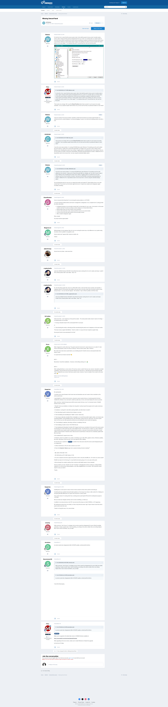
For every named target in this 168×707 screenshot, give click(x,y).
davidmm (47, 542)
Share (91, 23)
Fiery (47, 87)
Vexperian (48, 389)
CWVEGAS (47, 134)
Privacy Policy (81, 702)
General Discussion (59, 23)
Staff (53, 10)
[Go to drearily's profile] (48, 527)
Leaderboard (75, 6)
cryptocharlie (48, 268)
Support (43, 6)
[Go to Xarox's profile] (48, 349)
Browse (63, 6)
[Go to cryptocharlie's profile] (48, 273)
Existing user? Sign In (114, 2)
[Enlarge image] (79, 61)
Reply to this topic (98, 28)
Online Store (50, 6)
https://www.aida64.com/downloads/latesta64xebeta (65, 638)
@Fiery (70, 441)
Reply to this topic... (53, 664)
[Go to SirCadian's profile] (48, 321)
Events (48, 10)
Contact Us (87, 702)
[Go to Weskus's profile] (43, 23)
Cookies (93, 702)
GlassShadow (48, 197)
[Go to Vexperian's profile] (48, 394)
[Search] (125, 7)
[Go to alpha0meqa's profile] (48, 253)
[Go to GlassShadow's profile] (48, 202)
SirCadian (47, 316)
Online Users (58, 10)
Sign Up (124, 2)
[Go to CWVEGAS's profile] (48, 139)
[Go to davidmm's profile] (48, 547)
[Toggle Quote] (56, 90)
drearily (47, 522)
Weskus (49, 22)
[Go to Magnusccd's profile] (48, 232)
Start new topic (85, 28)
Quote (58, 81)
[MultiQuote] (55, 82)
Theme (74, 702)
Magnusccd (47, 227)
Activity (69, 6)
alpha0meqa (47, 248)
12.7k (48, 100)
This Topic (120, 6)
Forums (43, 10)
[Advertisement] (116, 25)
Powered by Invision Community (84, 705)
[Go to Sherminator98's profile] (48, 564)
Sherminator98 (47, 559)
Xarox (47, 344)
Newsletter (57, 6)
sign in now (71, 658)
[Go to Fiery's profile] (48, 91)
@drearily (57, 633)
